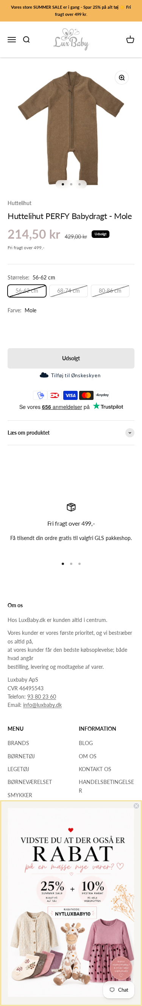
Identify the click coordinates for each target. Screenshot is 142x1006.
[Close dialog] (136, 806)
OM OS (88, 756)
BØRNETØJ (21, 756)
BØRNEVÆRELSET (30, 782)
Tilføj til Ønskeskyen (75, 375)
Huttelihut (19, 203)
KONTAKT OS (95, 769)
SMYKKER (20, 795)
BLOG (86, 743)
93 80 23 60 (41, 696)
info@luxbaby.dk (42, 705)
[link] (71, 902)
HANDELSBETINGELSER (106, 786)
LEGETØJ (18, 769)
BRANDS (18, 743)
